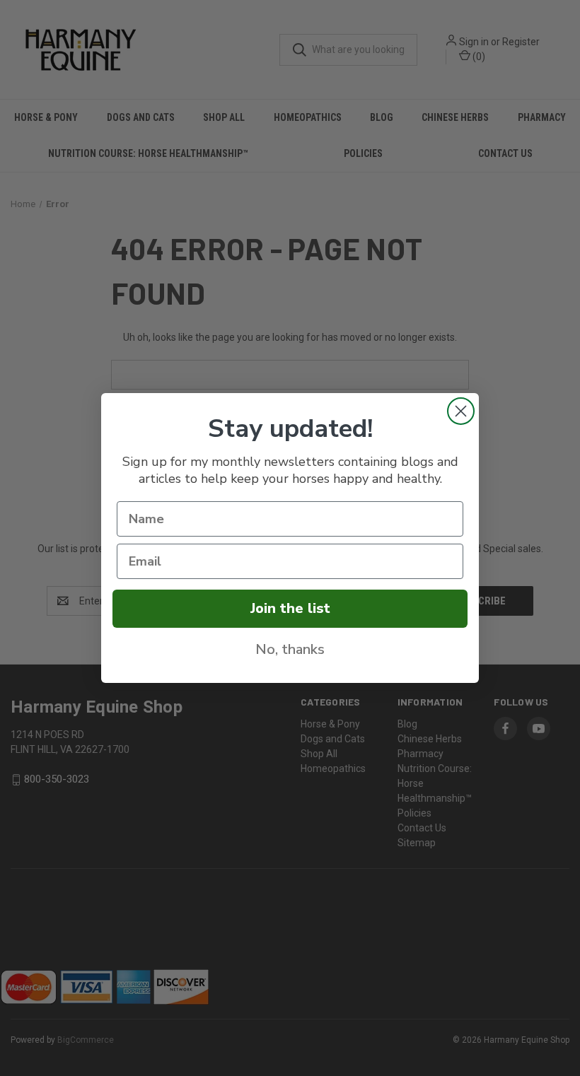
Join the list (290, 608)
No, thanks (290, 649)
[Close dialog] (460, 411)
